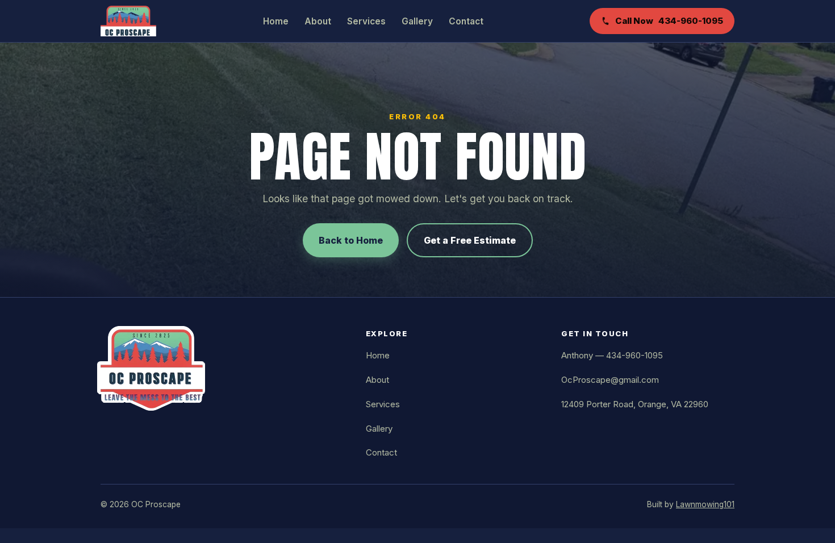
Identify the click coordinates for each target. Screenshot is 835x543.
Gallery (417, 21)
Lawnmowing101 (705, 504)
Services (366, 21)
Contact (466, 21)
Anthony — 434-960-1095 (612, 355)
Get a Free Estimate (470, 240)
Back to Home (351, 240)
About (317, 21)
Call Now (669, 20)
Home (276, 21)
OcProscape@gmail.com (610, 379)
